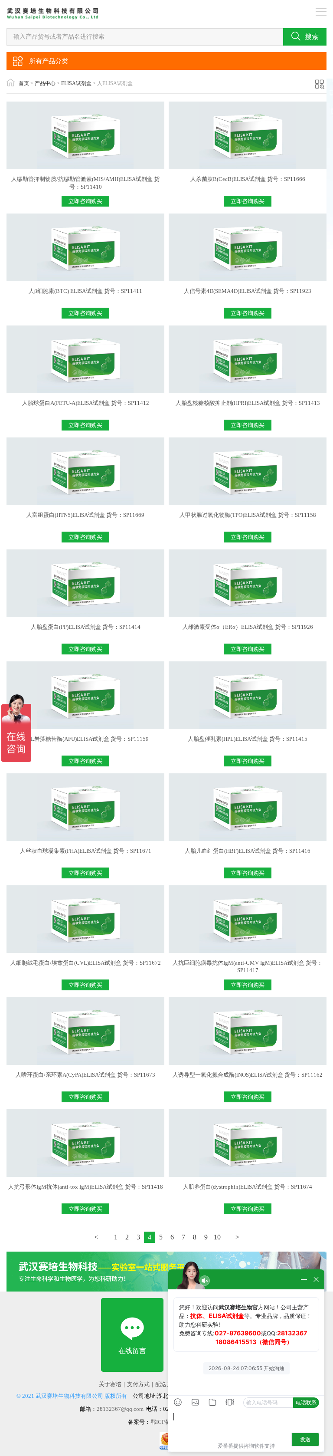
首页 (24, 83)
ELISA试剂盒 (76, 83)
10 (217, 1237)
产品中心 (45, 83)
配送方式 (166, 1384)
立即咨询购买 (85, 201)
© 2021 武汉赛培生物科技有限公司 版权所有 (71, 1396)
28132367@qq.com (120, 1409)
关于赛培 (110, 1384)
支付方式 (138, 1384)
